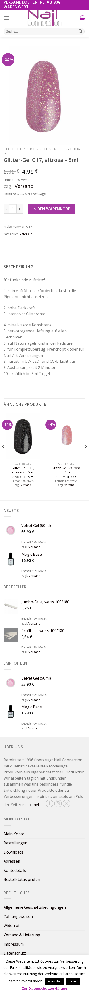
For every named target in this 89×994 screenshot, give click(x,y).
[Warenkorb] (82, 18)
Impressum (14, 944)
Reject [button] (73, 981)
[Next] (85, 456)
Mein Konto (14, 833)
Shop (31, 149)
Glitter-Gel (26, 234)
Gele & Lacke (50, 149)
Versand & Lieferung (22, 934)
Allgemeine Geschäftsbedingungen (35, 907)
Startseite (13, 149)
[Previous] (3, 456)
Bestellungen (15, 842)
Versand (24, 186)
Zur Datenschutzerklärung (44, 988)
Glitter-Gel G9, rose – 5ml (66, 470)
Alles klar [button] (54, 981)
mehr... (38, 804)
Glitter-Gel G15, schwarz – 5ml (22, 470)
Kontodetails (15, 870)
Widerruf (11, 925)
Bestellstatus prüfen (22, 879)
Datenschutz (15, 953)
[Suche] (80, 31)
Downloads (13, 852)
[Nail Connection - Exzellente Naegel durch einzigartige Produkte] (44, 18)
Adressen (12, 861)
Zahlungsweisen (18, 916)
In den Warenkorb (51, 209)
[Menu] (6, 18)
